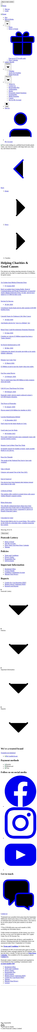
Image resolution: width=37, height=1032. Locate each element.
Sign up (7, 9)
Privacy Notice (9, 557)
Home (7, 191)
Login (6, 11)
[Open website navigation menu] (1, 4)
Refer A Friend (9, 542)
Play (6, 17)
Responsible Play (10, 559)
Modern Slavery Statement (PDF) (15, 584)
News (6, 224)
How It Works (9, 19)
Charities (8, 64)
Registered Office (10, 569)
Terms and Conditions (11, 555)
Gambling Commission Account (15, 572)
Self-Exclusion (9, 561)
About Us (8, 76)
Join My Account (10, 543)
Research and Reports (11, 586)
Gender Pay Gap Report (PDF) (14, 977)
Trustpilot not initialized (8, 753)
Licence (7, 983)
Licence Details (9, 571)
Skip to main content (7, 2)
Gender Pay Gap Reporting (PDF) (15, 582)
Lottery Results (9, 62)
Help (7, 106)
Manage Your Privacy (11, 574)
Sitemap (7, 547)
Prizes (7, 21)
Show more (5, 533)
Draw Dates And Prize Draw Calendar (17, 545)
